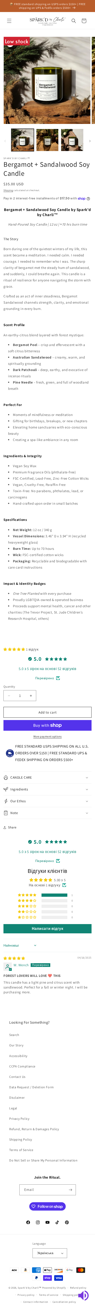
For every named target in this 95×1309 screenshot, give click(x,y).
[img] (14, 958)
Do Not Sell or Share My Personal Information (43, 1160)
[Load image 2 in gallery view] (47, 140)
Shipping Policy (20, 1139)
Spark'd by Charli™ (30, 1287)
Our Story (16, 1045)
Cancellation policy (64, 1301)
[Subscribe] (70, 1189)
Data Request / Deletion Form (31, 1087)
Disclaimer (17, 1097)
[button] (9, 21)
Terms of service (48, 1294)
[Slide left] (5, 141)
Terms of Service (21, 1150)
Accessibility (18, 1056)
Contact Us (17, 1077)
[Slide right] (90, 141)
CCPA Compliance (22, 1066)
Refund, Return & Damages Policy (34, 1129)
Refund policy (78, 1287)
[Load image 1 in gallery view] (22, 140)
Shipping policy (72, 1294)
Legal (13, 1108)
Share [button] (12, 827)
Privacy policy (26, 1294)
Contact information (35, 1301)
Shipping (8, 190)
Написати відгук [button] (47, 928)
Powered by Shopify (54, 1287)
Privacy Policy (19, 1119)
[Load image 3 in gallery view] (72, 140)
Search (14, 1035)
